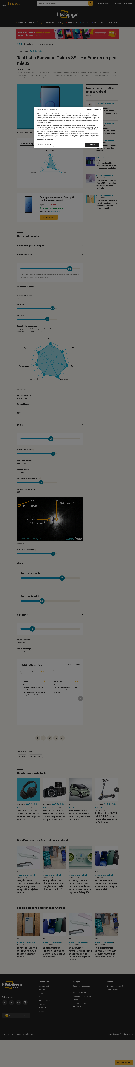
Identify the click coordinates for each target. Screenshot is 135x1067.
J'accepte (92, 144)
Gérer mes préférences (45, 144)
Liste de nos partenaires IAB (45, 139)
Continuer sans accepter (94, 109)
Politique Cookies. (91, 129)
